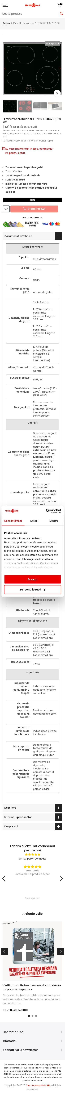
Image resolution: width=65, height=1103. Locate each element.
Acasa (6, 23)
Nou (32, 200)
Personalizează (30, 589)
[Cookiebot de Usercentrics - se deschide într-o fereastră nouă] (46, 511)
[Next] (59, 68)
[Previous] (5, 68)
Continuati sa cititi (15, 1010)
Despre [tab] (53, 520)
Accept (32, 579)
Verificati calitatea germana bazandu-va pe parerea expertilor (32, 987)
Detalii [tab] (34, 520)
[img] (32, 854)
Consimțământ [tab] (13, 520)
